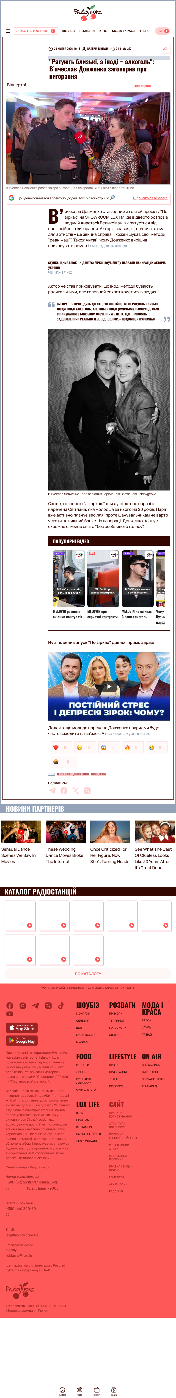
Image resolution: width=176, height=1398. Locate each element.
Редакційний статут (119, 1147)
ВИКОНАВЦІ (150, 1072)
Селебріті (83, 1021)
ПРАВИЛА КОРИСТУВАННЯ (120, 1114)
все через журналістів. (127, 733)
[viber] (87, 791)
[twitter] (76, 791)
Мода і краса (124, 31)
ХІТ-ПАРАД (149, 1086)
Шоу (79, 1028)
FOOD (83, 1056)
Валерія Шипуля (98, 48)
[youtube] (10, 1014)
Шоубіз (68, 31)
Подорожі (116, 1086)
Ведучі (81, 1113)
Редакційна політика (118, 1157)
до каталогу (88, 973)
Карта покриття (88, 1134)
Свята (113, 1035)
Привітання (118, 1072)
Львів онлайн (86, 1141)
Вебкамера (84, 1127)
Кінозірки (98, 774)
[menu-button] (8, 31)
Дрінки (81, 1072)
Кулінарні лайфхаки (83, 1081)
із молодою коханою (108, 246)
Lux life (88, 1104)
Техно (113, 1079)
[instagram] (23, 1006)
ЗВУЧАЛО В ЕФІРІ (153, 1079)
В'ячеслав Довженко (73, 774)
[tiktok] (61, 1006)
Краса (146, 1020)
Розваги (87, 31)
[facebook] (64, 791)
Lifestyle (122, 1056)
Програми (84, 1120)
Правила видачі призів (121, 1168)
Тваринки (116, 1021)
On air (152, 1056)
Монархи (83, 1013)
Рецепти (82, 1065)
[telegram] (52, 791)
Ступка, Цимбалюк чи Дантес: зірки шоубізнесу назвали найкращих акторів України (107, 265)
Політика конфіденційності (123, 1136)
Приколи (116, 1013)
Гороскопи (117, 1028)
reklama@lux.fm (19, 1255)
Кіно (103, 31)
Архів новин (118, 1184)
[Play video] (109, 686)
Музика (82, 1042)
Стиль (146, 1027)
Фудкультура (86, 1090)
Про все (115, 1065)
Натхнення (150, 31)
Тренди (147, 1034)
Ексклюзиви (86, 1035)
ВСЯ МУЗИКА (151, 1065)
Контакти (116, 1177)
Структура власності (117, 1125)
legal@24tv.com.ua (22, 1235)
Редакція (116, 1191)
